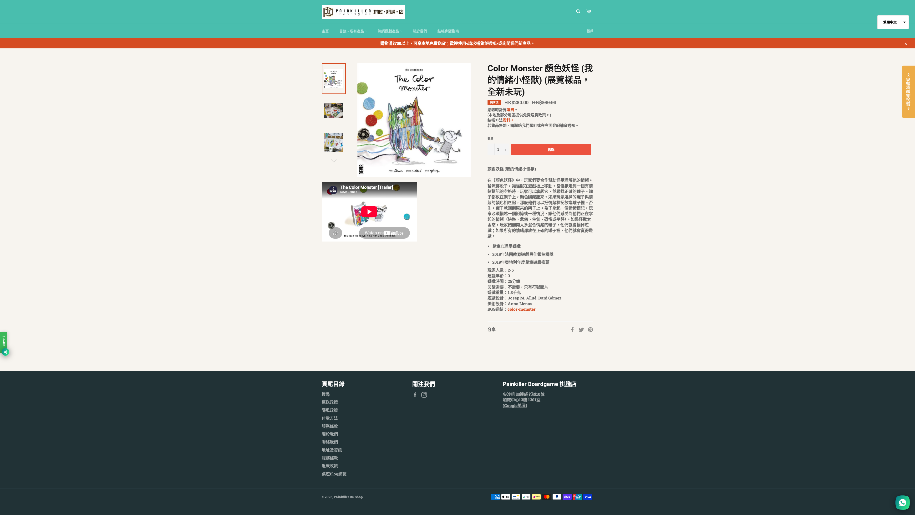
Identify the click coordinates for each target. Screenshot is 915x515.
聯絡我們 (330, 442)
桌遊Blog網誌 (334, 474)
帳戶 (590, 31)
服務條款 (330, 426)
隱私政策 (330, 410)
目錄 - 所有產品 (352, 31)
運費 (510, 109)
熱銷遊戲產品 (389, 31)
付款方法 (330, 418)
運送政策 (330, 402)
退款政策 (330, 466)
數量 (490, 138)
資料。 (508, 120)
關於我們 (420, 31)
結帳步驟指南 (448, 31)
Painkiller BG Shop (348, 497)
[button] (893, 22)
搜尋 (326, 394)
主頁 (325, 31)
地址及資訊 (332, 450)
